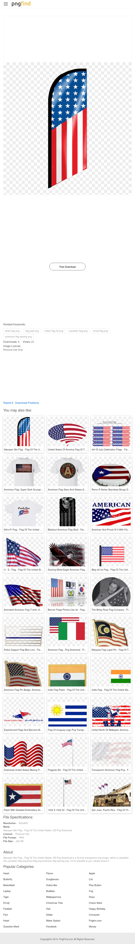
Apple (92, 873)
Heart (6, 873)
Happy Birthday (97, 908)
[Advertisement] (67, 39)
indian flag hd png (54, 330)
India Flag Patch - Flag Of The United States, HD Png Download (81, 689)
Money (92, 926)
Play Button (95, 885)
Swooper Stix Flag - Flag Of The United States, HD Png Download (38, 449)
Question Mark (11, 926)
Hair (48, 908)
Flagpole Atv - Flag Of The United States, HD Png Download (79, 769)
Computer (94, 914)
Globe (49, 914)
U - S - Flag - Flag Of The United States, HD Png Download (35, 569)
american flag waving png (18, 336)
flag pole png (32, 330)
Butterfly (7, 879)
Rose (92, 897)
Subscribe (51, 885)
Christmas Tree (54, 902)
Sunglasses (52, 879)
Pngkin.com (95, 920)
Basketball (8, 885)
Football (7, 908)
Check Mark (95, 902)
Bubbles (50, 891)
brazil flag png (100, 330)
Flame (49, 873)
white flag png (12, 330)
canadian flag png (78, 330)
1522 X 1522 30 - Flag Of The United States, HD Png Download (81, 810)
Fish (5, 914)
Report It (8, 403)
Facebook (51, 926)
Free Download (67, 266)
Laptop (7, 891)
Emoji (6, 902)
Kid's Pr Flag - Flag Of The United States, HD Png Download (35, 529)
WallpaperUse (53, 897)
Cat (91, 879)
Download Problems (27, 403)
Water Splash (53, 920)
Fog (91, 891)
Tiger (6, 897)
